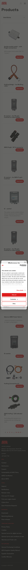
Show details (20, 290)
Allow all (14, 294)
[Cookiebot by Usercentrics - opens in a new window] (20, 265)
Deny (14, 303)
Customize (13, 299)
